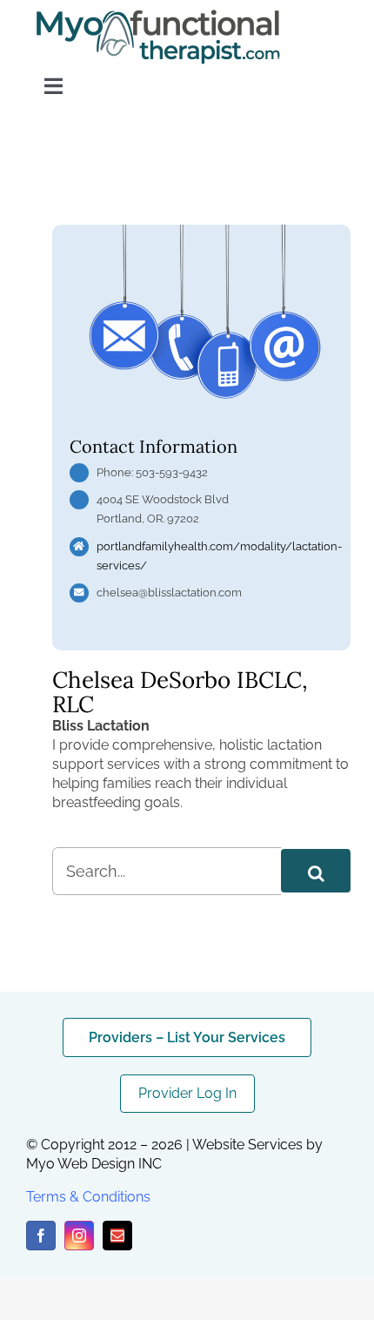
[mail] (117, 1235)
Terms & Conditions (88, 1197)
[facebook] (41, 1235)
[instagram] (79, 1235)
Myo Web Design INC (94, 1163)
